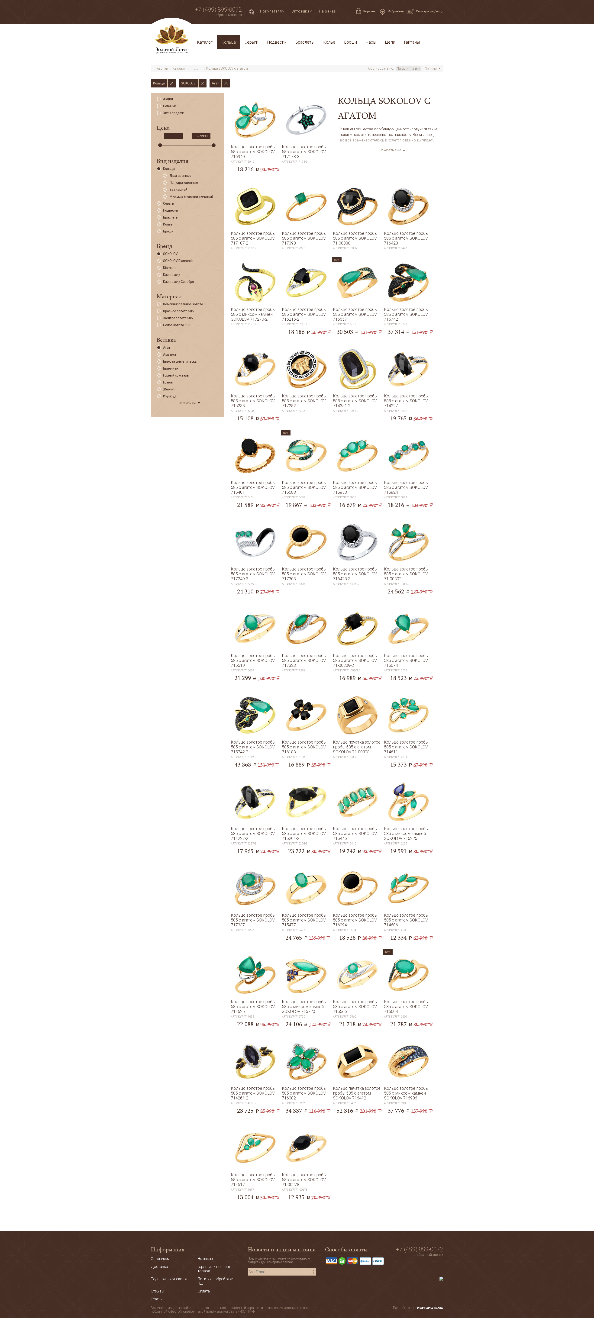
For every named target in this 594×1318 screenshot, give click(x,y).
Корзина (369, 11)
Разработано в (405, 1308)
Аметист (169, 354)
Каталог (205, 42)
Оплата (258, 31)
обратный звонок (229, 15)
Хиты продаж (173, 113)
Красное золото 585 (178, 311)
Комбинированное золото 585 (186, 304)
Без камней (178, 189)
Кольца (228, 42)
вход (439, 11)
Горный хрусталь (176, 375)
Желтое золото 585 (178, 318)
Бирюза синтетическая (180, 361)
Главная (161, 68)
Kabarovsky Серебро (178, 282)
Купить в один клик (255, 172)
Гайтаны (412, 42)
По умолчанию (408, 69)
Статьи (216, 31)
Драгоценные (180, 175)
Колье (329, 42)
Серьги (251, 42)
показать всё (187, 403)
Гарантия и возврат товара (295, 31)
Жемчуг (169, 389)
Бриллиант (171, 368)
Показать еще (390, 150)
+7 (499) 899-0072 (218, 9)
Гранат (168, 382)
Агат (166, 347)
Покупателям (272, 11)
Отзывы (157, 1291)
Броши (350, 42)
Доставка (236, 31)
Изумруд (169, 396)
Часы (371, 42)
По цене (430, 69)
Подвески (277, 42)
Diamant (169, 268)
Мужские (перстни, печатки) (191, 196)
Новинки (169, 106)
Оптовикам (301, 11)
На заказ (327, 11)
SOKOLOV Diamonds (178, 261)
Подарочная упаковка (418, 31)
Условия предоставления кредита (359, 31)
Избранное (395, 11)
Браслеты (304, 42)
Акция (168, 99)
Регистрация (425, 11)
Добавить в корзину (255, 162)
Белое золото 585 (176, 325)
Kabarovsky (171, 275)
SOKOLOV (170, 254)
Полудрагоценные (184, 182)
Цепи (390, 42)
